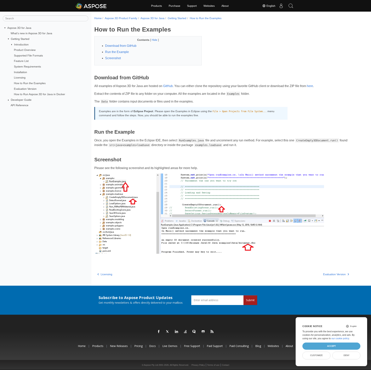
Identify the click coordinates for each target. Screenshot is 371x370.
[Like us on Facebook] (158, 331)
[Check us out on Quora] (194, 331)
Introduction (21, 44)
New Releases (119, 346)
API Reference (19, 105)
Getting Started (20, 38)
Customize (316, 355)
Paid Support (215, 346)
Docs (152, 346)
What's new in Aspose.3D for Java (31, 33)
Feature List (21, 60)
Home (98, 18)
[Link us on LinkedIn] (176, 331)
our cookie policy (340, 338)
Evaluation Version (25, 88)
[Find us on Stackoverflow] (185, 331)
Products (156, 5)
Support (192, 5)
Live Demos (169, 346)
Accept (331, 346)
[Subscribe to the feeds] (212, 331)
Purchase (174, 5)
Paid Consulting (239, 346)
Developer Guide (21, 99)
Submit (250, 300)
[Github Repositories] (203, 331)
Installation (20, 72)
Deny (346, 355)
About (225, 5)
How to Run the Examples (30, 83)
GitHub (168, 86)
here (310, 86)
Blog (258, 346)
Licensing (20, 77)
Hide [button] (155, 39)
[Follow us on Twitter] (167, 331)
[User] (281, 6)
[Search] (291, 6)
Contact (225, 365)
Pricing (138, 346)
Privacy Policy (198, 365)
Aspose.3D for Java (19, 27)
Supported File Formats (28, 55)
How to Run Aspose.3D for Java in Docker (39, 94)
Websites (209, 5)
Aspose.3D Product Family (121, 18)
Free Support (192, 346)
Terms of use (213, 365)
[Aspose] (91, 6)
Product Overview (25, 49)
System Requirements (27, 66)
